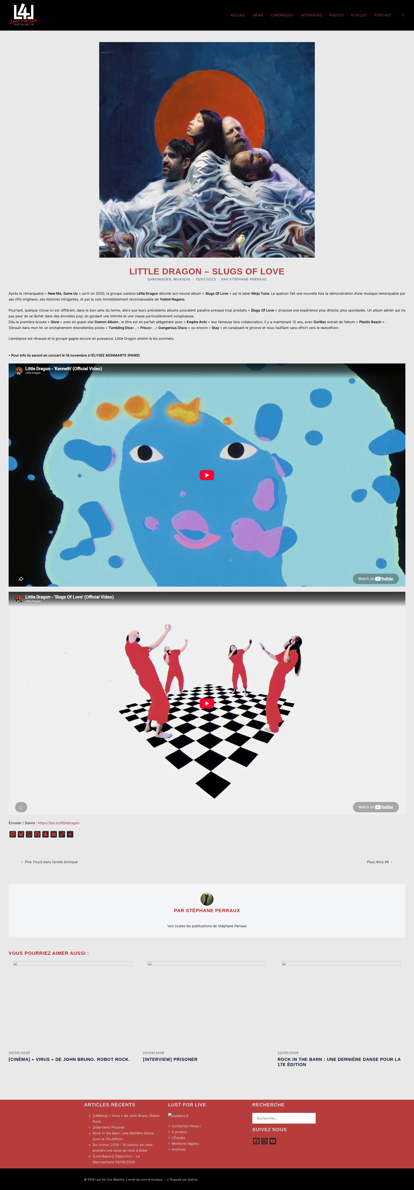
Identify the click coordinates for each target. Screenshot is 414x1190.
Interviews (311, 15)
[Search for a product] (403, 15)
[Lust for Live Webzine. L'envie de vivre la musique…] (24, 15)
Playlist (359, 15)
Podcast (383, 15)
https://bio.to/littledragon (58, 823)
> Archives (177, 1149)
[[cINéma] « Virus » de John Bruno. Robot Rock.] (72, 1004)
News (258, 15)
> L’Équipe (176, 1137)
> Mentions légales (183, 1143)
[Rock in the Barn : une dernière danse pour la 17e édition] (341, 1004)
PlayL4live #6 (378, 862)
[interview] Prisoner (170, 1059)
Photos (336, 15)
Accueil (238, 15)
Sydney (193, 1179)
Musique (182, 279)
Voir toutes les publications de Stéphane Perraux (207, 926)
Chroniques (282, 15)
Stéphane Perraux (248, 279)
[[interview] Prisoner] (207, 1004)
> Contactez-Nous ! (184, 1126)
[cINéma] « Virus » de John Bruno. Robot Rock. (69, 1059)
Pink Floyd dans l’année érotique (51, 862)
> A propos (177, 1132)
